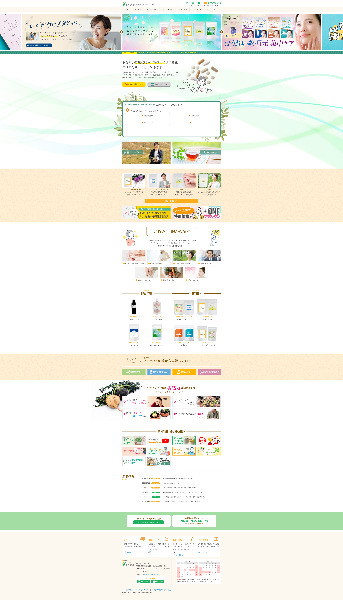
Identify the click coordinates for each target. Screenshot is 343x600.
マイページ (187, 5)
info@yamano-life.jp (150, 574)
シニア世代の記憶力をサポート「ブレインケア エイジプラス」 (184, 497)
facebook (157, 581)
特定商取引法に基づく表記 (162, 590)
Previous (121, 32)
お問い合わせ (199, 5)
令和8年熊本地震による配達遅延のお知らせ (177, 478)
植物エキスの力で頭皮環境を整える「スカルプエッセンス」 (183, 492)
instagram (143, 581)
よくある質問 (182, 9)
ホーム (127, 9)
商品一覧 (138, 9)
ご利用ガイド (196, 9)
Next (222, 32)
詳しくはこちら (130, 552)
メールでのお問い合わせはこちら (148, 522)
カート (192, 5)
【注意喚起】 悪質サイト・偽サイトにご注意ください (181, 501)
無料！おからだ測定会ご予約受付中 (153, 53)
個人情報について (142, 590)
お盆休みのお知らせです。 (172, 483)
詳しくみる (134, 309)
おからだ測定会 (166, 9)
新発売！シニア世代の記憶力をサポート (182, 53)
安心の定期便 (151, 9)
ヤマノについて (212, 9)
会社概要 (128, 590)
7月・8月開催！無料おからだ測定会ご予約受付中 (179, 488)
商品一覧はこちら (171, 201)
